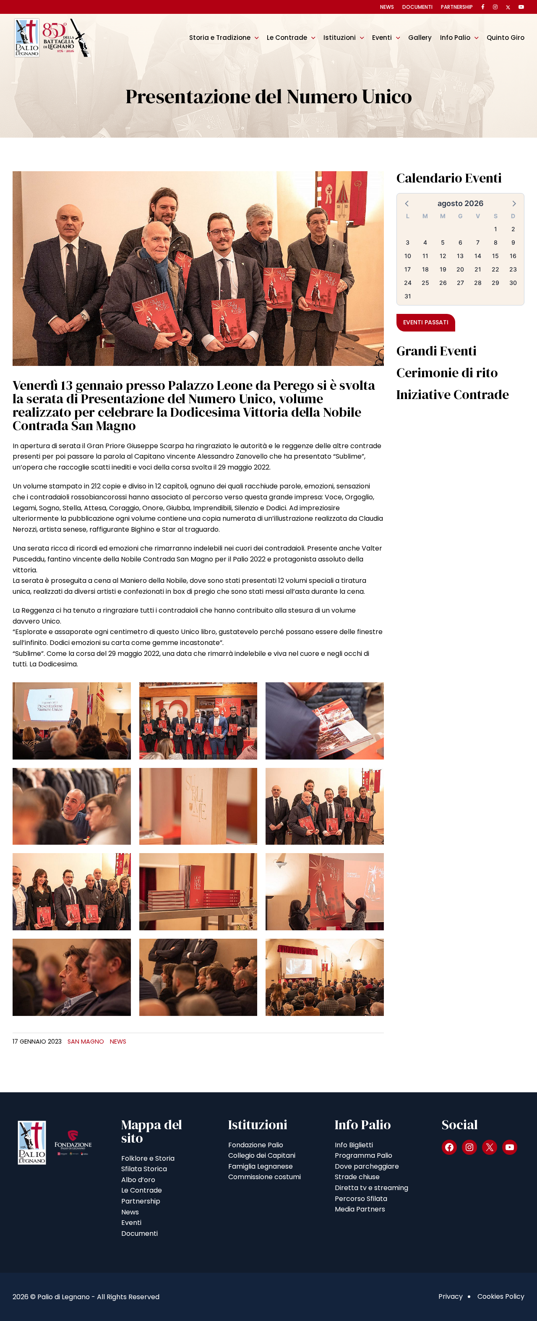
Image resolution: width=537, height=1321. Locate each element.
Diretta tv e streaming (371, 1188)
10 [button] (407, 255)
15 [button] (495, 255)
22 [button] (495, 269)
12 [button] (443, 255)
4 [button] (425, 242)
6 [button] (460, 242)
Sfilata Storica (144, 1169)
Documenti (417, 6)
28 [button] (478, 282)
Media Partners (360, 1209)
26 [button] (443, 282)
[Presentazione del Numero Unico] (198, 268)
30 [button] (513, 282)
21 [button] (477, 269)
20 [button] (460, 269)
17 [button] (407, 269)
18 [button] (425, 269)
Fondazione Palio (255, 1145)
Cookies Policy (500, 1296)
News (387, 6)
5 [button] (443, 242)
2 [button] (513, 228)
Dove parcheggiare (367, 1166)
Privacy (450, 1296)
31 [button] (407, 296)
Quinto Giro (505, 37)
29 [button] (495, 282)
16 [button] (513, 255)
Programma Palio (363, 1155)
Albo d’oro (138, 1180)
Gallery (420, 37)
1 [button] (495, 228)
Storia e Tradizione (219, 37)
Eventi (382, 37)
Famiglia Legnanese (260, 1166)
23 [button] (513, 269)
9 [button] (513, 242)
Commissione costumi (264, 1177)
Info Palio (455, 37)
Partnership (457, 6)
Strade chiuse (357, 1177)
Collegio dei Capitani (261, 1155)
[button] (407, 203)
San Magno (86, 1041)
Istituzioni (339, 37)
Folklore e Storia (148, 1158)
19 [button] (443, 269)
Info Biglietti (354, 1145)
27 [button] (460, 282)
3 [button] (407, 242)
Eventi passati (425, 322)
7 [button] (478, 242)
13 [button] (460, 255)
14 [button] (477, 255)
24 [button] (408, 282)
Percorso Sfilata (361, 1199)
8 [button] (496, 242)
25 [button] (425, 282)
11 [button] (425, 255)
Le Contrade (287, 37)
